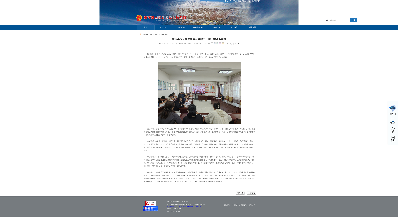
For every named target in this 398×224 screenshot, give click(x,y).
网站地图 (227, 205)
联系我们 (244, 205)
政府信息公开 (198, 27)
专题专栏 (252, 27)
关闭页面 (251, 193)
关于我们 (235, 205)
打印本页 (240, 193)
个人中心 (228, 1)
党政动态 (163, 27)
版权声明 (252, 205)
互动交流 (234, 27)
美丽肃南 (181, 27)
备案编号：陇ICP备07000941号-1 (176, 206)
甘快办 (392, 123)
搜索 (353, 20)
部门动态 (165, 34)
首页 (146, 27)
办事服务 (216, 27)
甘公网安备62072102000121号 (193, 206)
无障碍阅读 (246, 1)
